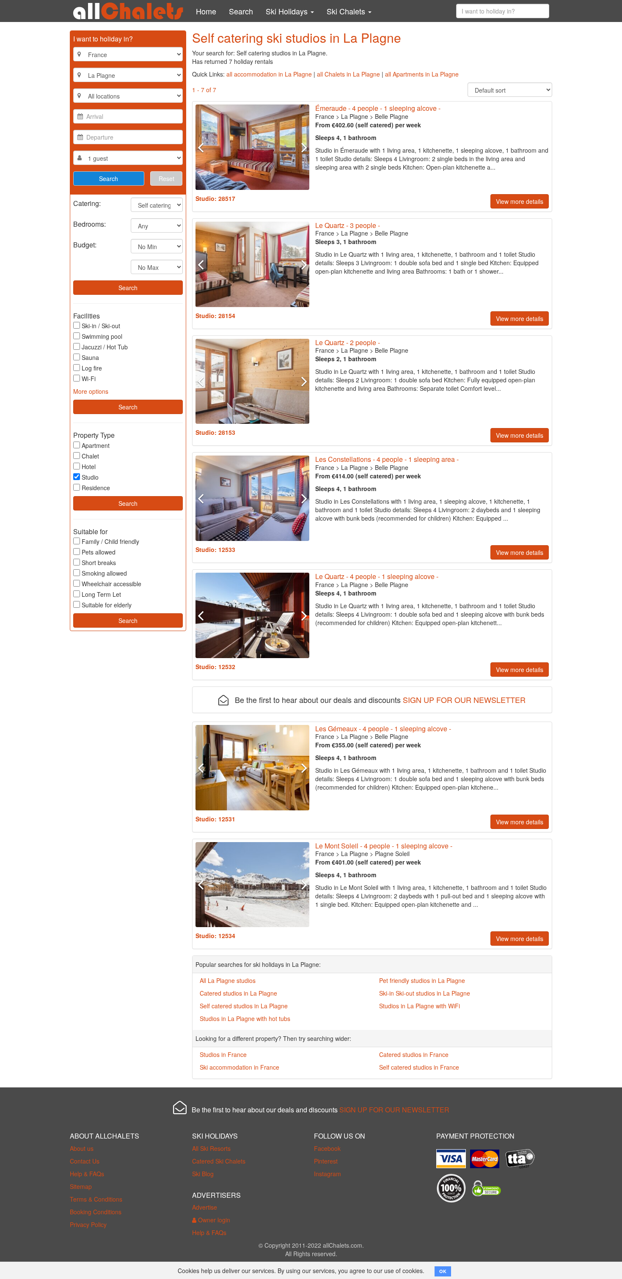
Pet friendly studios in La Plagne (422, 980)
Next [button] (300, 147)
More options (90, 391)
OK (442, 1271)
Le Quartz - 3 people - (347, 225)
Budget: (84, 244)
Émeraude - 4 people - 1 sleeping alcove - (377, 108)
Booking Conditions (95, 1212)
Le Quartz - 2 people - (347, 342)
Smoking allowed (104, 573)
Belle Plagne (391, 116)
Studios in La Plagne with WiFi (419, 1006)
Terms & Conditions (96, 1199)
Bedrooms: (89, 223)
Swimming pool (102, 336)
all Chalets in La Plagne (348, 74)
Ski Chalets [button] (347, 10)
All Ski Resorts (211, 1148)
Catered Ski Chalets (218, 1161)
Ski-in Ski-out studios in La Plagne (424, 993)
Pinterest (326, 1161)
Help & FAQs (87, 1173)
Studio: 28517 (215, 198)
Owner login (213, 1220)
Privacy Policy (88, 1224)
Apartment (96, 445)
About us (82, 1148)
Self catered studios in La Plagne (244, 1006)
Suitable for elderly (107, 605)
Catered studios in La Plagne (238, 993)
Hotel (89, 466)
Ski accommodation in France (239, 1067)
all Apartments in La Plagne (422, 74)
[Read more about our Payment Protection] (453, 1155)
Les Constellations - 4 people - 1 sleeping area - (387, 459)
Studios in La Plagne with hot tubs (245, 1018)
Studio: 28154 (215, 315)
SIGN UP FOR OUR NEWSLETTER (464, 699)
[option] (252, 147)
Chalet (90, 456)
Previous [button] (203, 147)
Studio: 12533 (215, 549)
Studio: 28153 (215, 432)
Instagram (327, 1173)
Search (241, 10)
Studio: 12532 (215, 666)
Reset (166, 178)
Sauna (90, 357)
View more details (519, 201)
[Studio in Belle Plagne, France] (252, 147)
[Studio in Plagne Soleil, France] (252, 885)
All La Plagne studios (228, 980)
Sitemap (81, 1186)
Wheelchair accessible (111, 583)
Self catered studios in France (419, 1067)
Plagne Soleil (392, 853)
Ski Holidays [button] (288, 10)
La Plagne (354, 116)
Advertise (204, 1207)
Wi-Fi (89, 378)
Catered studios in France (414, 1054)
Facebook (327, 1148)
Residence (96, 487)
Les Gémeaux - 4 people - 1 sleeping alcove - (383, 728)
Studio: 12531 (215, 819)
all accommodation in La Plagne (269, 74)
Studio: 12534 (215, 935)
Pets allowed (99, 552)
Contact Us (84, 1161)
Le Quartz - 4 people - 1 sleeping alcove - (376, 576)
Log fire (92, 368)
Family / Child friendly (110, 541)
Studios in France (223, 1054)
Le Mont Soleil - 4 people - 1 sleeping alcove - (383, 846)
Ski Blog (203, 1173)
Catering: (87, 202)
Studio (90, 477)
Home (206, 10)
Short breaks (99, 562)
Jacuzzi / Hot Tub (105, 347)
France (324, 116)
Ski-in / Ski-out (101, 325)
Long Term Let (101, 594)
